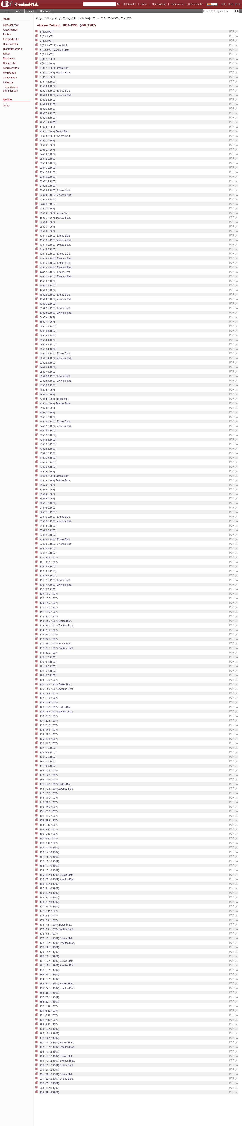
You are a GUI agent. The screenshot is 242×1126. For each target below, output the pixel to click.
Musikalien (9, 58)
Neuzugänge (159, 4)
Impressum (177, 4)
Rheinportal (9, 63)
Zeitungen (8, 82)
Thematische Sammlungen (10, 88)
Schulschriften (11, 68)
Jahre (18, 11)
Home (144, 4)
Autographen (10, 29)
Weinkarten (9, 72)
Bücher (7, 34)
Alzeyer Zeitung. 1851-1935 (57, 25)
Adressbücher (11, 25)
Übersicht (45, 11)
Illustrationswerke (12, 48)
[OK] (118, 4)
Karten (6, 53)
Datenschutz (195, 4)
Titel (6, 11)
